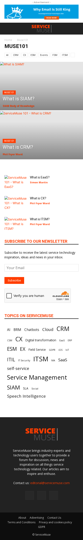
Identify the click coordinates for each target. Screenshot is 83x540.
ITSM (65, 55)
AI (7, 55)
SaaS (62, 359)
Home (8, 40)
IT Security (24, 360)
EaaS (62, 340)
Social (34, 388)
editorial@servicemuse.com (50, 483)
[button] (7, 29)
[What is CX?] (15, 203)
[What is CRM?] (41, 146)
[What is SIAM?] (41, 97)
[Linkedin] (41, 495)
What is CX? (38, 198)
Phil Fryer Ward (13, 154)
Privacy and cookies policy (55, 522)
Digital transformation (40, 340)
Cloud (47, 329)
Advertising (37, 518)
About (22, 518)
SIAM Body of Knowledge (18, 105)
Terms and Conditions (21, 522)
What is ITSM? (40, 219)
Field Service (37, 350)
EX (22, 349)
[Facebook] (29, 495)
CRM (15, 55)
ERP (70, 340)
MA (53, 360)
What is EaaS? (40, 177)
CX (24, 55)
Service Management (37, 377)
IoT (67, 349)
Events (44, 55)
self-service (18, 368)
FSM (54, 55)
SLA (25, 388)
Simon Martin (39, 182)
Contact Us (54, 518)
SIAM (13, 387)
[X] (53, 495)
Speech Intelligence (26, 396)
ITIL (11, 359)
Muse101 (9, 92)
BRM (17, 329)
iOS (60, 349)
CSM (9, 340)
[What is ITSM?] (15, 224)
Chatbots (31, 329)
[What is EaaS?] (15, 182)
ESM (33, 55)
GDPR (52, 349)
